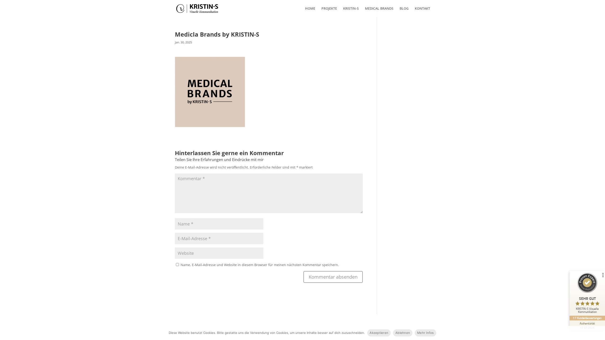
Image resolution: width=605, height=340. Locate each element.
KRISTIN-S (351, 9)
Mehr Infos (425, 333)
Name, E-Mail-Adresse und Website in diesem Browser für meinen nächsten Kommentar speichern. (260, 265)
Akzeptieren (379, 333)
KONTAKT (422, 9)
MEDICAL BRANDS (379, 9)
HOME (310, 9)
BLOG (404, 9)
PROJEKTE (329, 9)
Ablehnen (402, 333)
